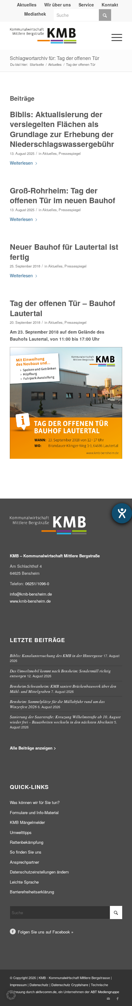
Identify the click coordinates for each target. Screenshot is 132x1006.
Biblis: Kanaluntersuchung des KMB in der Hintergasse (56, 655)
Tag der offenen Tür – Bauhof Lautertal (62, 308)
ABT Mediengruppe (105, 991)
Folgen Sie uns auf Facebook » (45, 932)
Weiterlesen (21, 163)
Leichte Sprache (24, 882)
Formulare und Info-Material (34, 812)
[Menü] (108, 28)
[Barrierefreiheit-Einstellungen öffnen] (122, 513)
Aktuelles (49, 153)
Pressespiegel (70, 153)
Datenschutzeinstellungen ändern (39, 872)
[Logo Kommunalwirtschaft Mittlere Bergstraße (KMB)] (54, 38)
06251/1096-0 (37, 583)
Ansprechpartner (24, 862)
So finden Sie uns (25, 852)
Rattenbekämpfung (26, 842)
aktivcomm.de (46, 991)
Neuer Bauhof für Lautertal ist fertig (64, 251)
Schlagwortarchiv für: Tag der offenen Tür (54, 58)
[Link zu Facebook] (117, 998)
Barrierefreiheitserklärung (32, 892)
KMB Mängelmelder (27, 822)
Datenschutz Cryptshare (70, 984)
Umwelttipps (21, 832)
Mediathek (35, 14)
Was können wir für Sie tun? (35, 802)
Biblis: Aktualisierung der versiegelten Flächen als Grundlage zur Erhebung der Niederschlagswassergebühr (62, 129)
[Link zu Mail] (108, 998)
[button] (11, 995)
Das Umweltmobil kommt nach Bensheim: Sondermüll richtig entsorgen (60, 673)
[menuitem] (27, 4)
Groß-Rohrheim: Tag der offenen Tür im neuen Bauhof (62, 195)
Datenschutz (39, 984)
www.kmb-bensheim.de (30, 601)
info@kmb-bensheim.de (31, 594)
